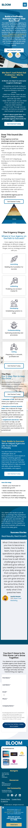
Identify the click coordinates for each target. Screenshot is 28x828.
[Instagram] (8, 795)
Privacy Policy (5, 799)
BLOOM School (6, 785)
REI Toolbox (20, 577)
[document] (14, 817)
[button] (25, 5)
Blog (3, 776)
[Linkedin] (20, 795)
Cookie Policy (16, 799)
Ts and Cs (4, 801)
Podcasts (4, 777)
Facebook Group (6, 790)
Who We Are (5, 774)
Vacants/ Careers (7, 792)
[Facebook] (12, 795)
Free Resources (6, 784)
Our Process (5, 773)
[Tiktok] (16, 795)
